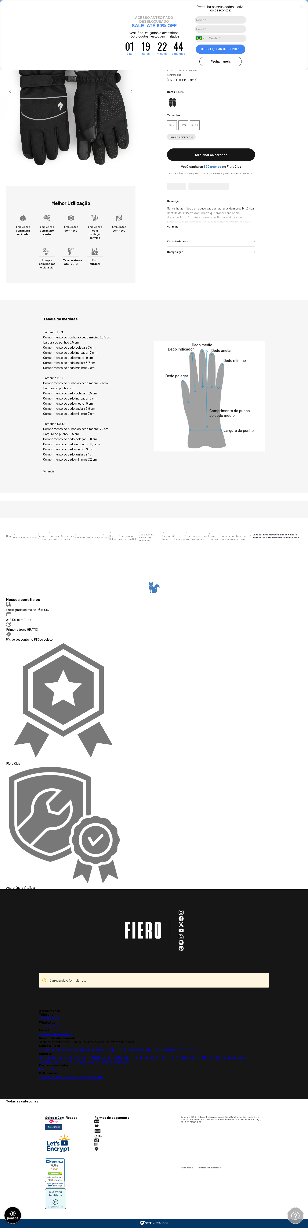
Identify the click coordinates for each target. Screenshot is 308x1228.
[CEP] (209, 191)
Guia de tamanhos (180, 136)
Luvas (50, 788)
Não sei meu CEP (175, 204)
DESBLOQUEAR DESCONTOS (220, 49)
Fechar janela (220, 61)
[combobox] (201, 38)
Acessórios (37, 788)
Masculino (22, 788)
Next (131, 91)
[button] (172, 125)
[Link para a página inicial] (9, 788)
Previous (10, 91)
